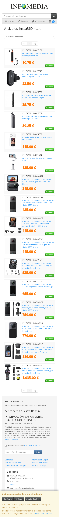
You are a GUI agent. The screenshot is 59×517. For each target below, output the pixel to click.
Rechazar (19, 499)
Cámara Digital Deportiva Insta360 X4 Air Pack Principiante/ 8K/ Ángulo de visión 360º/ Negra (38, 202)
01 (30, 43)
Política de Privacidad (11, 440)
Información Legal (40, 459)
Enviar (38, 452)
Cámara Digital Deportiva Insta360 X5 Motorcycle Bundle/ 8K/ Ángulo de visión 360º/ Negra (38, 307)
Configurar (8, 499)
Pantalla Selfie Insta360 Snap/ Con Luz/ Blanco (37, 138)
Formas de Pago (39, 465)
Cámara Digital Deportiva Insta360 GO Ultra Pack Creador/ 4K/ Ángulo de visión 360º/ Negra (37, 265)
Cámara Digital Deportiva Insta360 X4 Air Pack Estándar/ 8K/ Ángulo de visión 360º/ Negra (38, 244)
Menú (10, 21)
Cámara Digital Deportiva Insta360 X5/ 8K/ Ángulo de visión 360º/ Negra (37, 285)
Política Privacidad (13, 462)
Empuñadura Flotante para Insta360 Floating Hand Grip (37, 54)
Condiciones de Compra (15, 465)
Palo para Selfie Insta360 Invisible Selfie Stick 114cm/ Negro (36, 96)
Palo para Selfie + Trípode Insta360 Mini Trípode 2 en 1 (37, 117)
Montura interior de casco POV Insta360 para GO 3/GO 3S (35, 75)
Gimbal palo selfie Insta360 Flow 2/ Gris (37, 159)
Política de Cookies (43, 513)
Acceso (24, 21)
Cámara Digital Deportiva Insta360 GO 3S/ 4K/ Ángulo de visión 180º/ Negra (36, 181)
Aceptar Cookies (32, 499)
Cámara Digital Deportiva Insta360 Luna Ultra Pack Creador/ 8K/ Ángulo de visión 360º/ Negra (37, 370)
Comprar (49, 66)
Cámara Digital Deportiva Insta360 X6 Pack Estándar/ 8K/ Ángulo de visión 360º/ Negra (38, 328)
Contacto (40, 21)
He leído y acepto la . (25, 445)
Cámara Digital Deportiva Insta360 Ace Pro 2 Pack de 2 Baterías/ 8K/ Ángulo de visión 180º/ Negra (36, 223)
